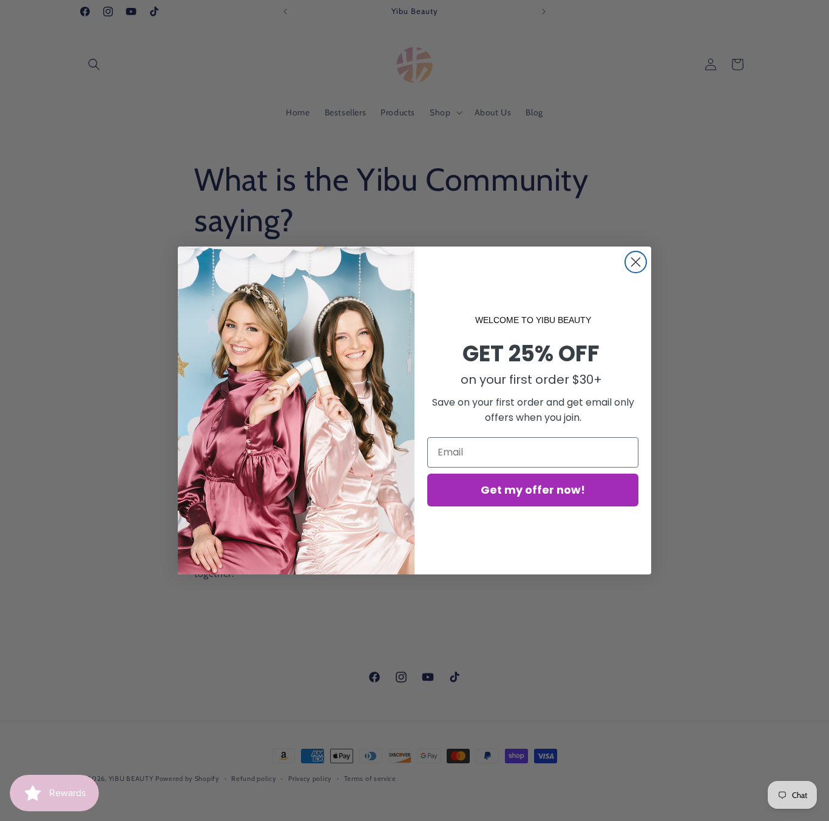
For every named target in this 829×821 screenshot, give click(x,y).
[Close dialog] (635, 262)
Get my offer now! (533, 489)
